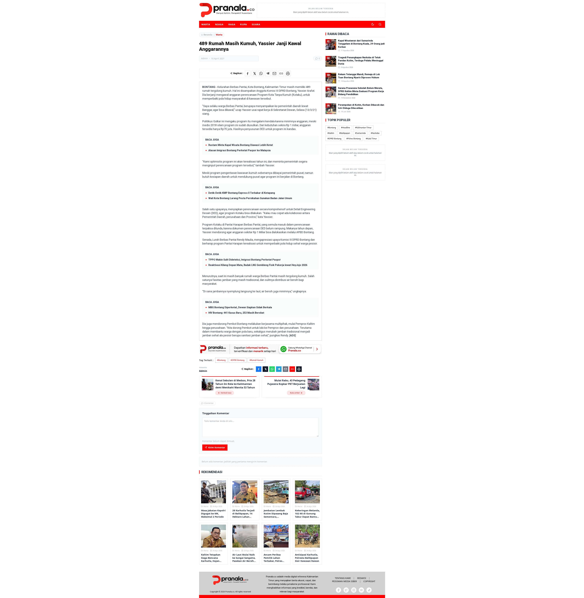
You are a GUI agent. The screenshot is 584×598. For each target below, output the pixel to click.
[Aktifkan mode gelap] (372, 24)
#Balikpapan (344, 133)
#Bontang (221, 360)
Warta (205, 24)
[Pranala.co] (230, 580)
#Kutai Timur (371, 138)
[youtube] (361, 590)
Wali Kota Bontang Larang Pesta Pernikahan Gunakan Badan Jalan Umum (250, 198)
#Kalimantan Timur (363, 127)
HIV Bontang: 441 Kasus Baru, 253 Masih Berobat (236, 312)
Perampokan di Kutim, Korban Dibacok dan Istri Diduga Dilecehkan (361, 106)
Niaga (219, 24)
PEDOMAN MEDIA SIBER (344, 581)
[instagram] (353, 590)
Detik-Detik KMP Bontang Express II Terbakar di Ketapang (241, 192)
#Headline (345, 127)
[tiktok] (369, 590)
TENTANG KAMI (343, 578)
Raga (231, 24)
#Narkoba (375, 133)
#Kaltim (330, 133)
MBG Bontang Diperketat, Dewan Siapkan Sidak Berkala (240, 307)
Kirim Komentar (216, 447)
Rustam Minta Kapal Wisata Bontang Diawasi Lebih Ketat (240, 145)
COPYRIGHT (369, 581)
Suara (256, 24)
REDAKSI (361, 578)
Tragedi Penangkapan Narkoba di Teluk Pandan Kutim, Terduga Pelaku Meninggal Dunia (360, 60)
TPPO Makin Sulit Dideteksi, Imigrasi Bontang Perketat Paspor (244, 259)
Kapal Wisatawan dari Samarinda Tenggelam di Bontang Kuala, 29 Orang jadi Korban (361, 43)
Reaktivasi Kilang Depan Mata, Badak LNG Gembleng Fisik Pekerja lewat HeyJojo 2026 (257, 265)
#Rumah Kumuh (256, 360)
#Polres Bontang (353, 138)
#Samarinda (360, 133)
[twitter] (346, 590)
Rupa (243, 24)
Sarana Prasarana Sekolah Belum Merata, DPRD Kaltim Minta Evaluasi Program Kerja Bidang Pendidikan (361, 91)
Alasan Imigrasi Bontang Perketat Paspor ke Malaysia (239, 150)
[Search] (380, 24)
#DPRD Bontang (237, 360)
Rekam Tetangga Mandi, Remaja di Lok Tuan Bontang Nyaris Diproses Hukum (359, 76)
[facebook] (338, 590)
